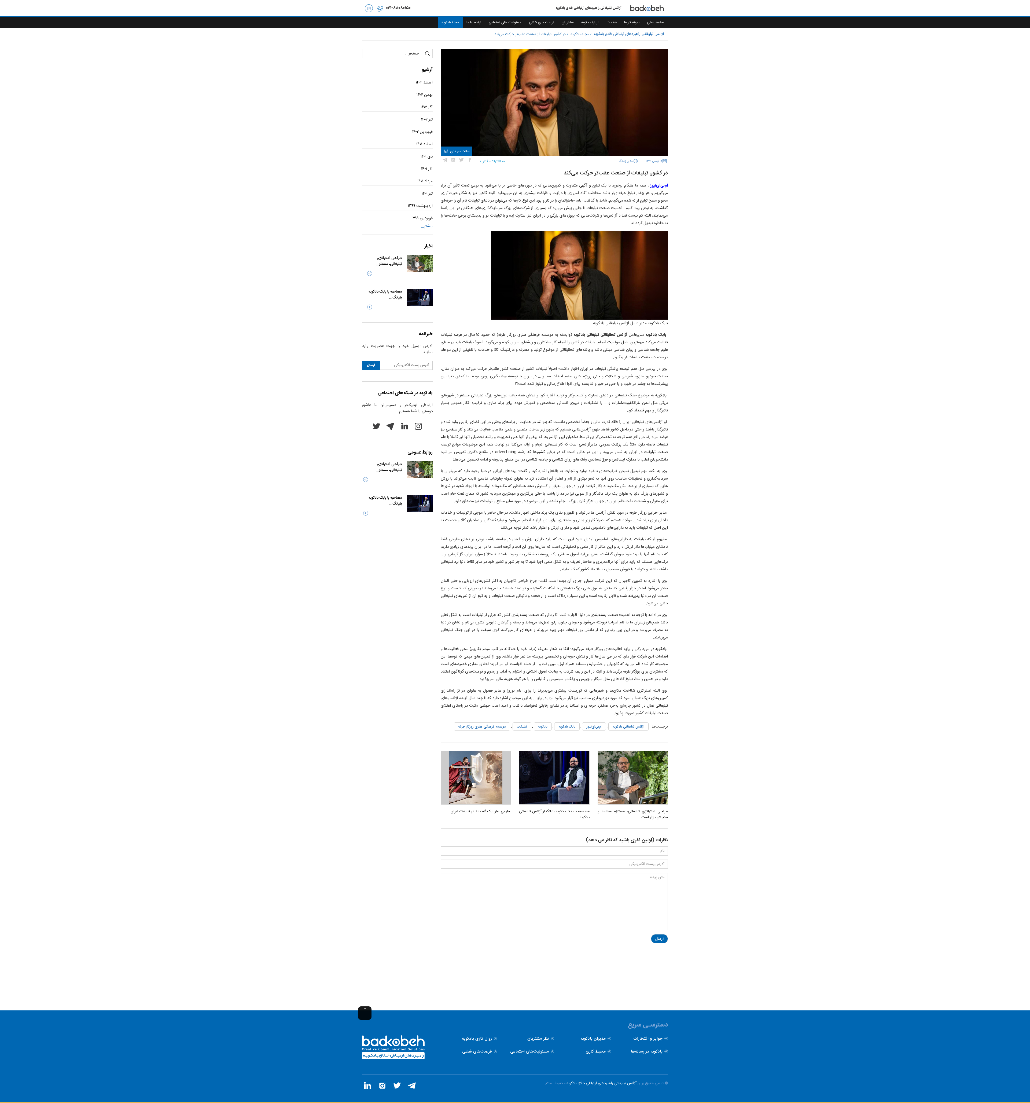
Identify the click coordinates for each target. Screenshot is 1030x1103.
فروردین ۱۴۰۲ (422, 132)
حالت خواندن (459, 151)
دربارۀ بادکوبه (590, 22)
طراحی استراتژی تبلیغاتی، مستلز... (389, 261)
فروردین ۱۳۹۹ (422, 218)
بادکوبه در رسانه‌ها (647, 1051)
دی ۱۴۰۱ (427, 156)
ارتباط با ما (473, 22)
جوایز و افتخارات (648, 1038)
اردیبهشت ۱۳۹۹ (420, 206)
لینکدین (404, 426)
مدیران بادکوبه (593, 1038)
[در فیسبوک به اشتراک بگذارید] (470, 160)
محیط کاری (596, 1051)
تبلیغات (522, 727)
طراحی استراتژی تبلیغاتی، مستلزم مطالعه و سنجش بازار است (633, 814)
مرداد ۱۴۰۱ (425, 181)
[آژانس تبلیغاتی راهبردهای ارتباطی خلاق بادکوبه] (393, 1058)
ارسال (659, 939)
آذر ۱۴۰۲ (427, 107)
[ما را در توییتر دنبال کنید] (397, 1085)
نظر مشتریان (538, 1038)
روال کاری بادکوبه (477, 1038)
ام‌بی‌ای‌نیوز (594, 727)
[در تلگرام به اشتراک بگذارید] (445, 160)
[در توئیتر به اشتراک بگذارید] (462, 160)
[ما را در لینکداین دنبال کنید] (367, 1085)
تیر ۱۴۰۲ (427, 119)
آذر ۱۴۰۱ (427, 169)
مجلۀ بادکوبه (450, 22)
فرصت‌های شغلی (477, 1051)
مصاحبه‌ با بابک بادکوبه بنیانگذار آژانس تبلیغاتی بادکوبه (554, 814)
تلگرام (390, 426)
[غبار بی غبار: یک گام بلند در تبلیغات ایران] (476, 778)
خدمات (612, 22)
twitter (376, 426)
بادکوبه (542, 727)
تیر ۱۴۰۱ (427, 193)
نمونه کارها (631, 22)
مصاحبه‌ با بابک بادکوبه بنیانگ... (385, 295)
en (369, 8)
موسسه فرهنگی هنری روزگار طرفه (482, 727)
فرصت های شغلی (541, 22)
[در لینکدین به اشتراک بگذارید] (453, 160)
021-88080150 (398, 8)
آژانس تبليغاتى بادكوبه (628, 727)
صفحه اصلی (655, 22)
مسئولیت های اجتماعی (505, 22)
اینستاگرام (418, 426)
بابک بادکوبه (566, 727)
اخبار (428, 246)
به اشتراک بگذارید (492, 162)
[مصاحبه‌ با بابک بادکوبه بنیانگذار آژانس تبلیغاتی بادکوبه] (554, 778)
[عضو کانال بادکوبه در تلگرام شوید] (411, 1085)
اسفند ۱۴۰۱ (424, 144)
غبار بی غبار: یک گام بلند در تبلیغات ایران (481, 811)
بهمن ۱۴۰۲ (425, 95)
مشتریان (568, 22)
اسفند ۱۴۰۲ (424, 82)
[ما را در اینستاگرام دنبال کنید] (382, 1085)
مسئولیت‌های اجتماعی (529, 1051)
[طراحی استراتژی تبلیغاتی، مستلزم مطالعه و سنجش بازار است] (633, 778)
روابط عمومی (420, 452)
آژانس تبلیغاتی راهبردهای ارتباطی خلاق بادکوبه (601, 1083)
